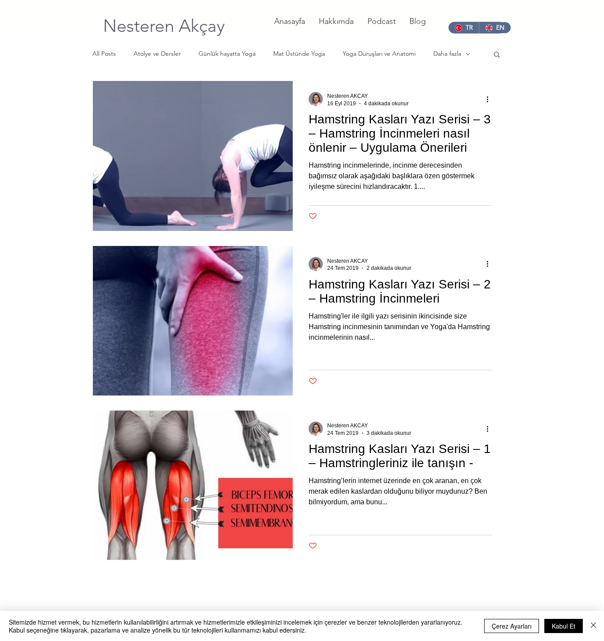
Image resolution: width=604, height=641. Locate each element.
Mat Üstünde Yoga (299, 54)
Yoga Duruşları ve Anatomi (379, 54)
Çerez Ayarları (511, 626)
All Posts (104, 54)
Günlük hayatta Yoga (227, 54)
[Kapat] (593, 626)
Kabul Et (563, 626)
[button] (497, 55)
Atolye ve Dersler (157, 54)
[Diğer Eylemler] (490, 99)
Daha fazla (447, 54)
